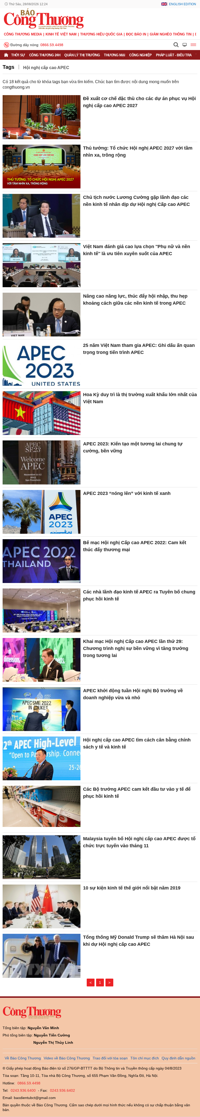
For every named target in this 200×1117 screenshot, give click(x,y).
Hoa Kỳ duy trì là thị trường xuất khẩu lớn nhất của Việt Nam (140, 398)
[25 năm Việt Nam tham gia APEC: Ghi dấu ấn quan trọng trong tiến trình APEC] (41, 364)
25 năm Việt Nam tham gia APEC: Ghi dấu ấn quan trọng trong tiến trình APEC (139, 349)
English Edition (182, 4)
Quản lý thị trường (82, 55)
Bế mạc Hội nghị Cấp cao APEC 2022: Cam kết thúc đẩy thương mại (134, 546)
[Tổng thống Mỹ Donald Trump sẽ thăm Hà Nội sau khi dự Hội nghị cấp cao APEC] (41, 956)
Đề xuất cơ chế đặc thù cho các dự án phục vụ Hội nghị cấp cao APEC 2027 (139, 102)
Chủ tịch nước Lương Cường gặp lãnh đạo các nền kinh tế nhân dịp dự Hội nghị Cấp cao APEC (136, 201)
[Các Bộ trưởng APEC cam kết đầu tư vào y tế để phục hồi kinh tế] (41, 808)
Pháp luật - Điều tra (174, 55)
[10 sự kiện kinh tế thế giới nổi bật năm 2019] (41, 906)
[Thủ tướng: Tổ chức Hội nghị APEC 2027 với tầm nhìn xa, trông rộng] (41, 166)
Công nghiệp (140, 55)
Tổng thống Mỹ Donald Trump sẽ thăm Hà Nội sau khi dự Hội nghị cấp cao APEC (138, 941)
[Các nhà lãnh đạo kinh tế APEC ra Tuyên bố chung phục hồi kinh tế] (41, 610)
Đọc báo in (136, 34)
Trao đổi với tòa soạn (110, 1058)
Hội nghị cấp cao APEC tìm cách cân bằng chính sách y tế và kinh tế (137, 743)
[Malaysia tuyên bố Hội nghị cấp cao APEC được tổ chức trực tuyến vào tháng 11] (41, 857)
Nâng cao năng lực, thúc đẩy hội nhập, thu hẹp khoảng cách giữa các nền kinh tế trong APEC (135, 299)
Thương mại (114, 55)
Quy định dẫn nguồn (178, 1058)
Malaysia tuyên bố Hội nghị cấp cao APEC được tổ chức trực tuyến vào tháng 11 (139, 842)
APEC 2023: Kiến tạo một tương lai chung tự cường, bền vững (133, 447)
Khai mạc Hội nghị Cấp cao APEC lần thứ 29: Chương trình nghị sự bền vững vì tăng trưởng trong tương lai (135, 648)
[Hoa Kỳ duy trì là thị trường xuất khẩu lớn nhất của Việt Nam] (41, 413)
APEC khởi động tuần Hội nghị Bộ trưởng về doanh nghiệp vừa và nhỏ (133, 694)
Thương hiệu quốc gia (101, 34)
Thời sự (18, 55)
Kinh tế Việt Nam (61, 34)
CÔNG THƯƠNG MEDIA (23, 34)
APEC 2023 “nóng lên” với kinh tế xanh (127, 493)
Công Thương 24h (44, 55)
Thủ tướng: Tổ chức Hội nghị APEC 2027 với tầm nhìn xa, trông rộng (137, 151)
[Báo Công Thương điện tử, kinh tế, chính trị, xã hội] (44, 18)
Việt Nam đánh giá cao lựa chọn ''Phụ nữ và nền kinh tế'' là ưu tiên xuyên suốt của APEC (136, 250)
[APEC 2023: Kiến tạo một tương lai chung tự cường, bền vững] (41, 462)
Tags (8, 67)
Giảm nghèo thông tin (170, 34)
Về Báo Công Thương (23, 1058)
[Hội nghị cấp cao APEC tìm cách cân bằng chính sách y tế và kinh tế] (41, 758)
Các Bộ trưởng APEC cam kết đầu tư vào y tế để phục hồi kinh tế (137, 793)
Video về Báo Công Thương (67, 1058)
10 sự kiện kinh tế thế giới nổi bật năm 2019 (131, 888)
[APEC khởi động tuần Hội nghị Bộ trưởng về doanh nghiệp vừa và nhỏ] (41, 709)
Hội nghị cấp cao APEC (46, 67)
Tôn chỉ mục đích (144, 1058)
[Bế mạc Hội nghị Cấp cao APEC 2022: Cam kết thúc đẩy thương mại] (41, 561)
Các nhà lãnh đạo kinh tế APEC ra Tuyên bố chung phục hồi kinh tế (139, 595)
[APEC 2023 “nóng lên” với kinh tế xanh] (41, 512)
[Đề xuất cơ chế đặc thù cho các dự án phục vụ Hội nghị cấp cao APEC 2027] (41, 117)
